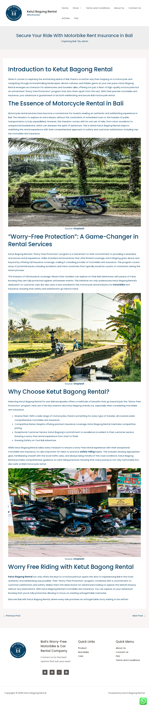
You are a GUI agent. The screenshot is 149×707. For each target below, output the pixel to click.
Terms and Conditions (98, 7)
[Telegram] (66, 672)
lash (81, 383)
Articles (66, 18)
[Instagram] (44, 672)
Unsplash (78, 228)
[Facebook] (52, 672)
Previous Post (12, 615)
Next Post (139, 615)
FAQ (76, 18)
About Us (119, 7)
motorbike (119, 284)
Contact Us (134, 7)
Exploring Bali (69, 41)
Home (65, 7)
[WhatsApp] (59, 672)
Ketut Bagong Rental (42, 11)
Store (76, 7)
